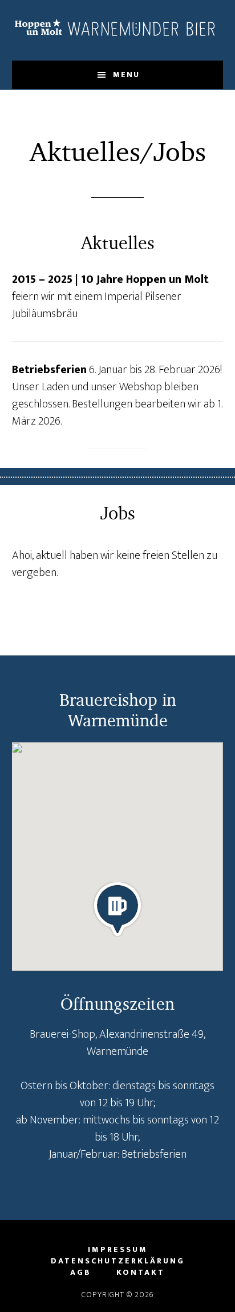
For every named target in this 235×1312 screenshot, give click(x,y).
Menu (126, 74)
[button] (117, 909)
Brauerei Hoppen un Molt (118, 30)
